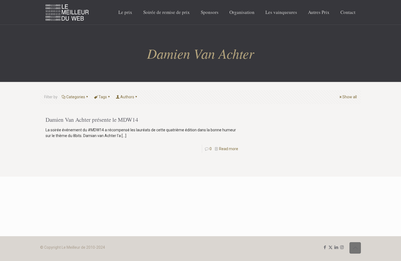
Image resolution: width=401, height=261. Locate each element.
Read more (228, 149)
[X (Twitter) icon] (330, 247)
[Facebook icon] (325, 247)
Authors (127, 97)
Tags (102, 97)
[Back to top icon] (355, 248)
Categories (75, 97)
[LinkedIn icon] (336, 247)
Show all (349, 97)
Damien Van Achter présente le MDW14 (92, 119)
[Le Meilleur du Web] (67, 12)
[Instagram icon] (342, 247)
